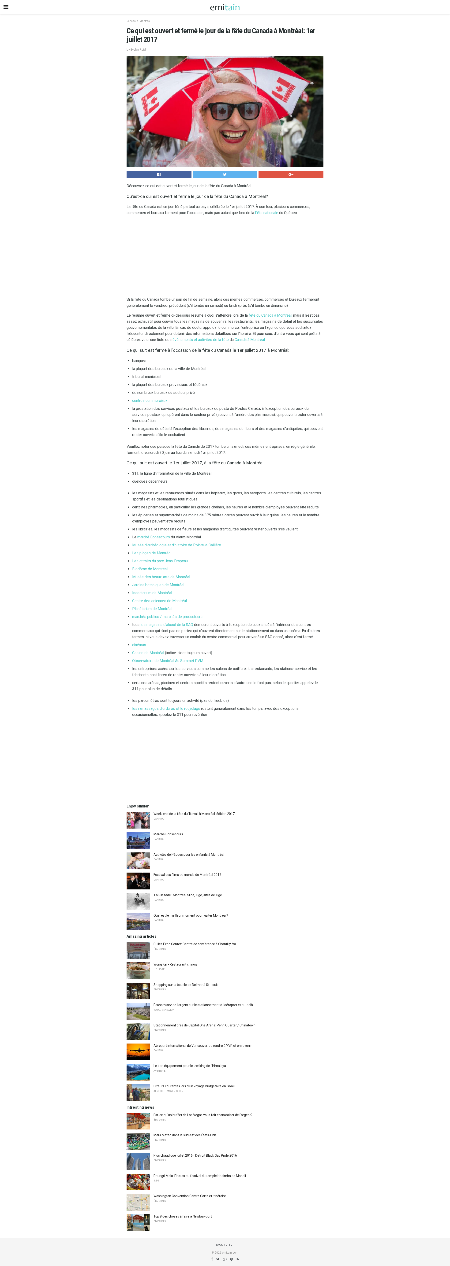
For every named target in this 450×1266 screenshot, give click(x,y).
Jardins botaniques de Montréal (158, 585)
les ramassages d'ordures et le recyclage (166, 708)
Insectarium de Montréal (152, 593)
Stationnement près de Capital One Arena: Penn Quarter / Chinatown (204, 1025)
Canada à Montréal (250, 339)
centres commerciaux (149, 400)
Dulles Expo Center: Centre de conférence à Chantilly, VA (195, 944)
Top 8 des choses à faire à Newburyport (183, 1216)
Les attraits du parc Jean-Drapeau (160, 561)
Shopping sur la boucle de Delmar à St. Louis (186, 985)
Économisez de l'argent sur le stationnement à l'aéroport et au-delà (203, 1005)
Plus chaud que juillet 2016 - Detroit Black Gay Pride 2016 (195, 1155)
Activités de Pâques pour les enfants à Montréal (189, 854)
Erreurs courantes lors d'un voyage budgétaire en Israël (194, 1086)
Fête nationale (266, 213)
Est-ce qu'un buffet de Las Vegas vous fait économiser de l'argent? (203, 1115)
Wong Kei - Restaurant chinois (175, 964)
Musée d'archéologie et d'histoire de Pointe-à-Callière (176, 545)
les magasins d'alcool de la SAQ (166, 624)
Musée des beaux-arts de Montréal (161, 577)
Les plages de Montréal (151, 553)
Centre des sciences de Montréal (159, 601)
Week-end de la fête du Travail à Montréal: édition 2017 (194, 814)
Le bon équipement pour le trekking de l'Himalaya (190, 1066)
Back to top (225, 1244)
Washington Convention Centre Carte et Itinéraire (190, 1196)
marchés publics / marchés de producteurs (167, 616)
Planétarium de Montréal (152, 609)
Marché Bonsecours (168, 834)
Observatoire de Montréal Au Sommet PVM (167, 661)
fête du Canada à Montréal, (270, 315)
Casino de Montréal (148, 653)
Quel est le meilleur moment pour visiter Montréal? (191, 915)
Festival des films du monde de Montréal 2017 (187, 875)
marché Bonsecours (153, 537)
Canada (131, 20)
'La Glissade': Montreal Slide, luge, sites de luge (188, 895)
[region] (225, 257)
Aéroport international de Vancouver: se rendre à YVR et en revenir (203, 1046)
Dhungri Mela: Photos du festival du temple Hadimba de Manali (200, 1176)
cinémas (139, 645)
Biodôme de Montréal (150, 569)
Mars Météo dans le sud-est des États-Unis (185, 1135)
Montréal (144, 20)
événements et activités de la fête (200, 339)
